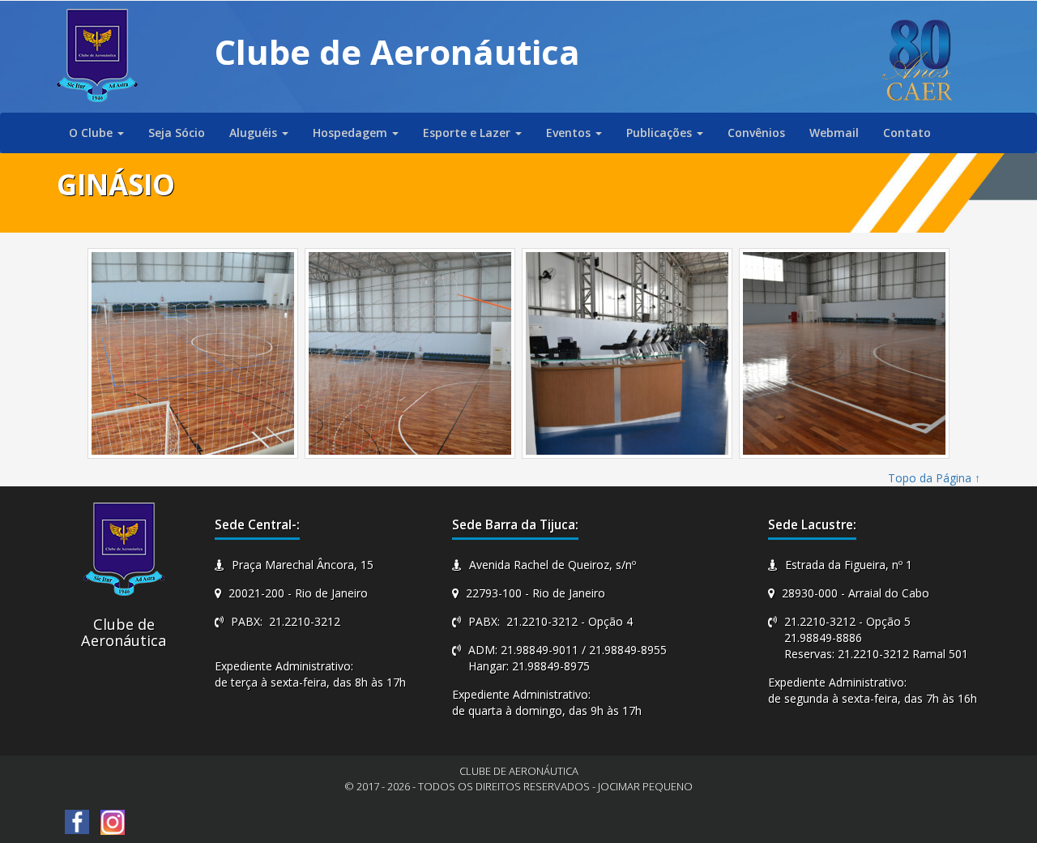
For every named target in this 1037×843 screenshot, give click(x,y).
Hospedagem (351, 132)
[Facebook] (77, 820)
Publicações (660, 132)
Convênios (756, 132)
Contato (907, 132)
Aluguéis (254, 132)
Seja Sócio (176, 132)
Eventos (570, 132)
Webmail (834, 132)
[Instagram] (112, 820)
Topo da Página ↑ (934, 478)
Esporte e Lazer (468, 132)
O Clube (92, 132)
